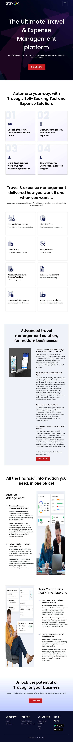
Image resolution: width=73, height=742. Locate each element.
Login (39, 726)
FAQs (39, 729)
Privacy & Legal (27, 721)
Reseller (8, 721)
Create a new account (42, 722)
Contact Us (43, 459)
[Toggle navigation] (64, 3)
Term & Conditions (28, 724)
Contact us (9, 724)
